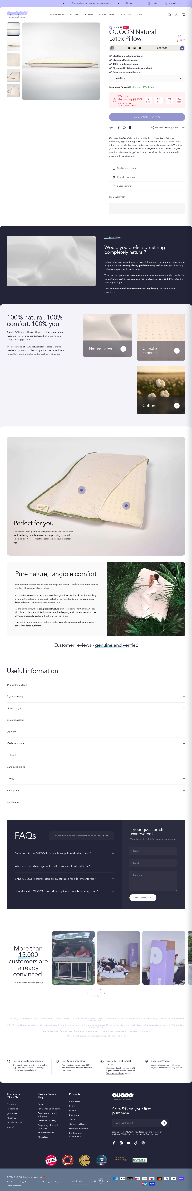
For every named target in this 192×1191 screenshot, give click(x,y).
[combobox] (155, 3)
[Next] (93, 66)
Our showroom (14, 1122)
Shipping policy (48, 1182)
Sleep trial (12, 1104)
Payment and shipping (49, 1108)
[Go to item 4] (13, 75)
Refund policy (11, 1182)
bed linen (74, 1115)
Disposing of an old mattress (48, 1127)
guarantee (12, 1113)
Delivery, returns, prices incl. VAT (170, 127)
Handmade (12, 1108)
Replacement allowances (76, 1134)
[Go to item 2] (13, 44)
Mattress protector (78, 1128)
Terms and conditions (115, 1073)
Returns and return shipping (47, 1115)
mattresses (74, 1101)
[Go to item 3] (13, 59)
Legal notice (59, 1182)
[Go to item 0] (13, 29)
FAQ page (103, 835)
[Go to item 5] (13, 90)
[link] (126, 505)
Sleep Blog (43, 1137)
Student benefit (46, 1132)
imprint (10, 1126)
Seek (40, 1104)
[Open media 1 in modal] (61, 61)
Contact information (14, 1186)
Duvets (72, 1110)
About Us (11, 1118)
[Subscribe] (164, 1123)
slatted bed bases (78, 1124)
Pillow (72, 1105)
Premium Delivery (47, 1120)
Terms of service (35, 1182)
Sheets (72, 1119)
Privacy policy (23, 1182)
